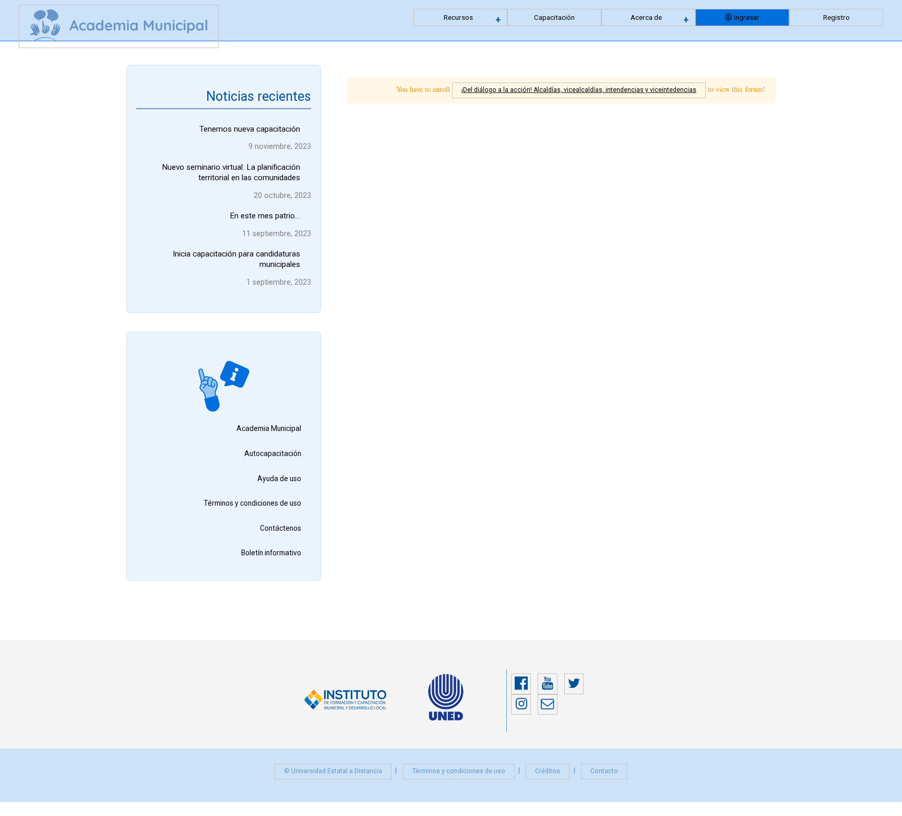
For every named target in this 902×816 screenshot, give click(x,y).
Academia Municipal (268, 428)
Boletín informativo (271, 553)
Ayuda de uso (279, 478)
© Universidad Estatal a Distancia (333, 771)
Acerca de (646, 17)
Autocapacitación (272, 453)
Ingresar (746, 17)
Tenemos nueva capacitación (249, 129)
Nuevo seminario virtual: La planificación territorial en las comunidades (231, 172)
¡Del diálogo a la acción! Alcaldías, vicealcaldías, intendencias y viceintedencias (578, 90)
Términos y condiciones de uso (252, 503)
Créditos (547, 771)
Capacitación (554, 17)
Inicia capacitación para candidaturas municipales (236, 259)
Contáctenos (280, 528)
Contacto (604, 771)
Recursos (458, 17)
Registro (836, 17)
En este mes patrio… (265, 215)
